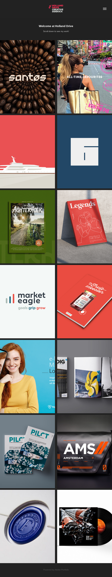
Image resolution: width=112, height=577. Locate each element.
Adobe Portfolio (62, 570)
